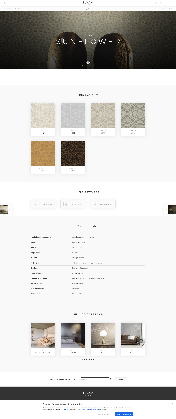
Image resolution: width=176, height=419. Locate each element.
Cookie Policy (96, 409)
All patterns (88, 8)
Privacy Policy (86, 409)
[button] (82, 359)
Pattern (14, 8)
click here (63, 409)
